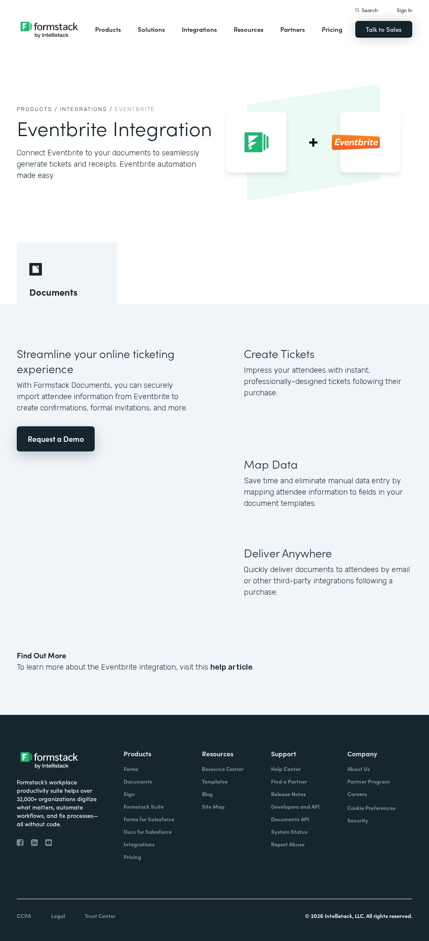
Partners (292, 29)
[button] (108, 29)
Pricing (332, 29)
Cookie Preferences (371, 808)
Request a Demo (56, 438)
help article (231, 667)
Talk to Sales (384, 29)
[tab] (67, 273)
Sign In (404, 9)
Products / (37, 109)
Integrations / (86, 109)
